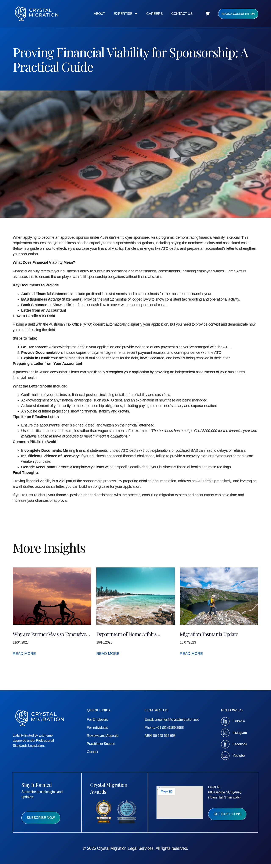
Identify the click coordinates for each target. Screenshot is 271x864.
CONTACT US (182, 13)
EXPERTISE (123, 13)
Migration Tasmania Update (209, 634)
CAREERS (154, 13)
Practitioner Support (101, 744)
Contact (92, 752)
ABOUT (99, 13)
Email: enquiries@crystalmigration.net (171, 719)
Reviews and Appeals (102, 735)
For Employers (97, 719)
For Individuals (97, 727)
